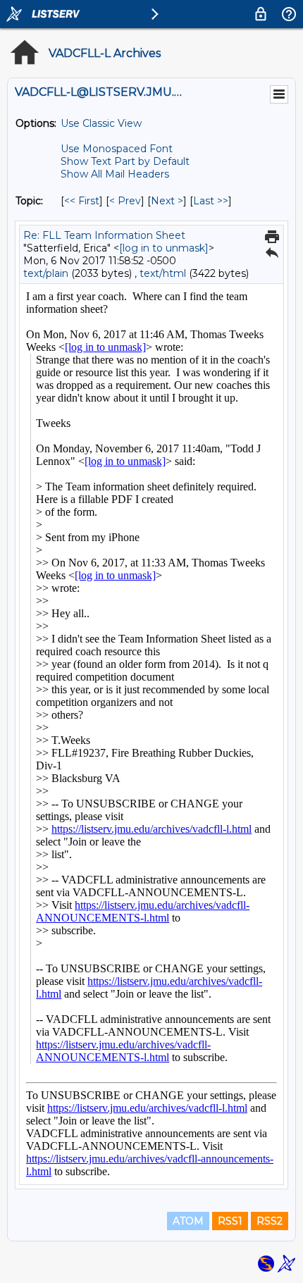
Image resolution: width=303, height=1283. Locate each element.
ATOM (188, 1221)
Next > (167, 200)
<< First (81, 200)
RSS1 (230, 1221)
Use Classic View (101, 123)
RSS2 (269, 1221)
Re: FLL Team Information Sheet (104, 235)
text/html (163, 273)
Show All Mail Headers (115, 174)
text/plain (45, 273)
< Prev (125, 200)
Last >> (210, 200)
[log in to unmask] (164, 248)
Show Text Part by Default (125, 161)
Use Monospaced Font (117, 148)
